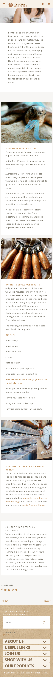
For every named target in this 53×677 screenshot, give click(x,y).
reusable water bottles (35, 498)
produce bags (12, 501)
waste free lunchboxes (34, 505)
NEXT (47, 601)
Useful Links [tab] (17, 647)
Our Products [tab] (19, 666)
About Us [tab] (14, 641)
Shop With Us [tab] (18, 659)
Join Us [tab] (12, 653)
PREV (6, 601)
